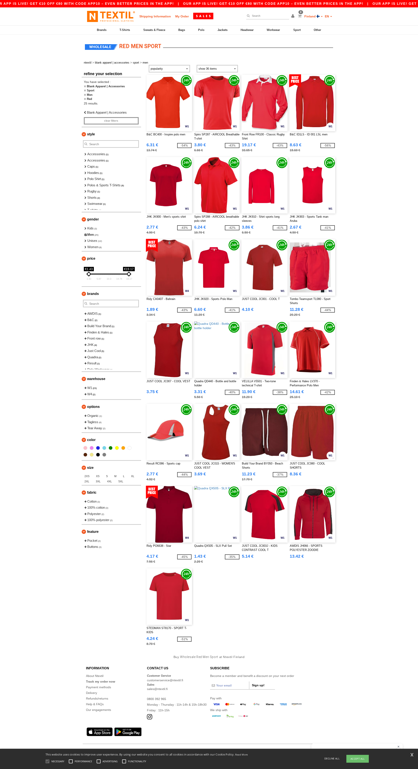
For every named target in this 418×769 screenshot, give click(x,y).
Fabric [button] (91, 492)
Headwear (247, 30)
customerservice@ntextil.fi (165, 680)
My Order (182, 16)
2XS (86, 476)
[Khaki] (92, 455)
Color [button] (91, 440)
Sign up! (258, 685)
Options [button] (93, 407)
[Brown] (85, 455)
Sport (297, 30)
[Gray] (104, 455)
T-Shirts (125, 30)
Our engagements (98, 710)
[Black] (98, 455)
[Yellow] (117, 448)
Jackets (222, 30)
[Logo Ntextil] (111, 16)
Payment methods (98, 687)
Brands (101, 30)
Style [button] (91, 134)
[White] (129, 448)
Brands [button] (93, 294)
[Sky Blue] (104, 448)
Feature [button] (93, 531)
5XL (120, 481)
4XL (109, 481)
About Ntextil (94, 676)
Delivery (91, 693)
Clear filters (111, 120)
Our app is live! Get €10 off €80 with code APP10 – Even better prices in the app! (273, 3)
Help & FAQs (95, 704)
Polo (201, 30)
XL (132, 476)
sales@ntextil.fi (157, 689)
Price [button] (91, 258)
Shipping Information (155, 16)
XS (97, 476)
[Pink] (85, 448)
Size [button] (90, 467)
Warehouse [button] (96, 379)
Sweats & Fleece (154, 30)
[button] (293, 16)
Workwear (273, 30)
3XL (98, 481)
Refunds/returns (97, 698)
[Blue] (98, 448)
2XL (86, 481)
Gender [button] (93, 219)
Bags (181, 30)
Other (317, 30)
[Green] (111, 448)
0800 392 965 (156, 699)
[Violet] (92, 448)
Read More (241, 754)
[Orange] (123, 448)
